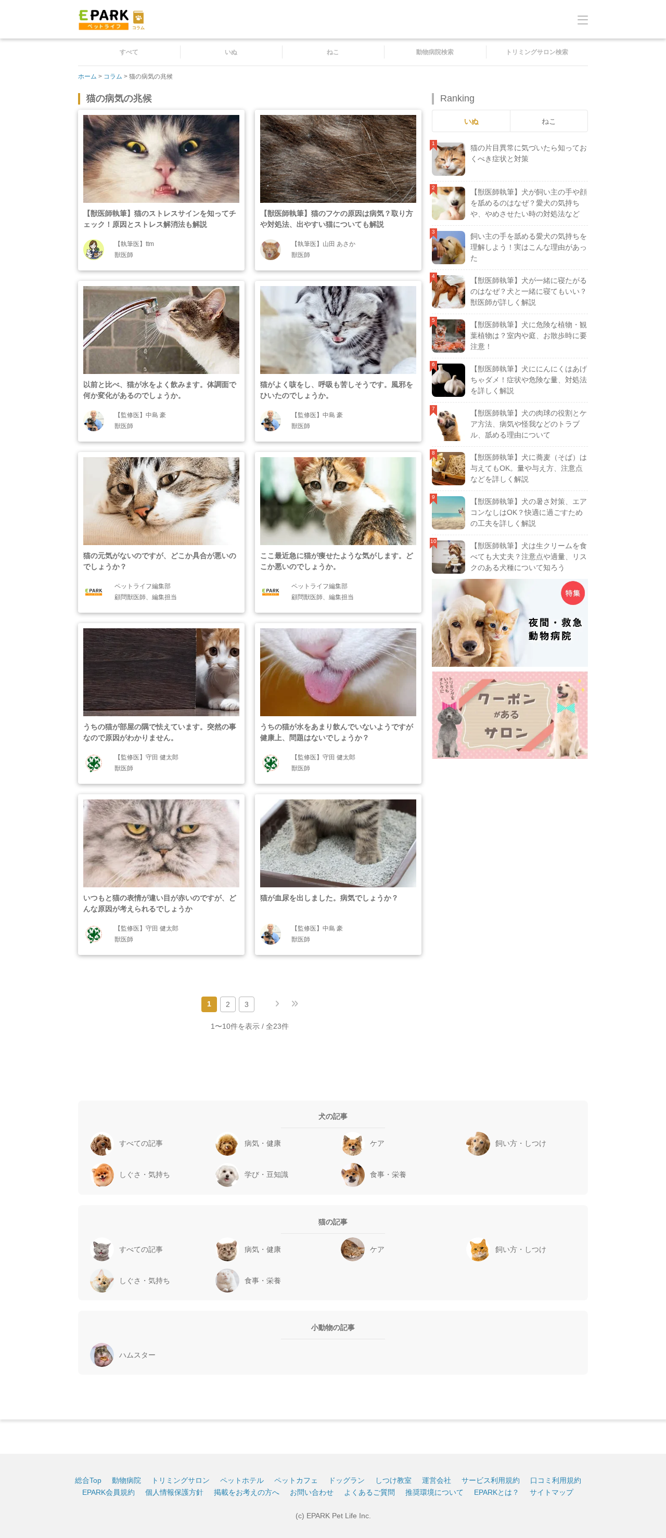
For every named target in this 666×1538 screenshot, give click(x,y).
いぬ (231, 52)
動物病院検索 (435, 52)
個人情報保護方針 (174, 1492)
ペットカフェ (296, 1480)
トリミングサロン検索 (537, 52)
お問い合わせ (312, 1492)
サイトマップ (551, 1492)
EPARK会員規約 (108, 1492)
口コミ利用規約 (555, 1480)
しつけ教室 (393, 1480)
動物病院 (126, 1480)
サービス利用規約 (491, 1480)
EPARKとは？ (496, 1492)
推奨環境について (434, 1492)
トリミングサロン (180, 1480)
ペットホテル (242, 1480)
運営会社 (436, 1480)
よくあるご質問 (369, 1492)
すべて (129, 52)
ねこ (333, 52)
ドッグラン (346, 1480)
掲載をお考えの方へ (246, 1492)
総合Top (88, 1480)
